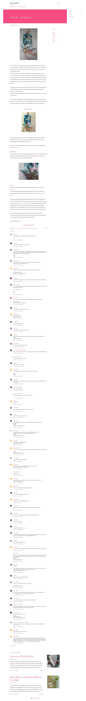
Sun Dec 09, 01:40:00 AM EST (18, 587)
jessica (14, 505)
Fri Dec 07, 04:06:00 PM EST (18, 475)
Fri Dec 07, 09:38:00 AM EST (18, 310)
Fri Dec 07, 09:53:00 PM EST (18, 510)
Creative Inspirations (24, 203)
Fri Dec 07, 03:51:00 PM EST (18, 468)
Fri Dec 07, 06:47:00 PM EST (18, 489)
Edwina (14, 532)
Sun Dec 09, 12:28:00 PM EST (18, 609)
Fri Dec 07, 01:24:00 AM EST (18, 239)
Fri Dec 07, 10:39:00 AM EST (18, 340)
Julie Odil (14, 407)
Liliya (14, 575)
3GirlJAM (53, 34)
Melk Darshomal (25, 641)
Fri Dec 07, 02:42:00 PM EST (18, 454)
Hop (53, 38)
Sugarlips (14, 321)
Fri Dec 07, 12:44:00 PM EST (18, 404)
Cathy (14, 334)
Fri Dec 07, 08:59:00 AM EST (18, 304)
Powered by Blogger (35, 698)
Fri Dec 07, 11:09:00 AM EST (18, 366)
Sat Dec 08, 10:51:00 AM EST (18, 561)
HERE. (31, 157)
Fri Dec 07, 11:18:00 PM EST (18, 529)
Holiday (53, 37)
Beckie (14, 297)
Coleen (14, 564)
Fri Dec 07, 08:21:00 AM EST (18, 274)
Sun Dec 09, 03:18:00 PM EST (18, 626)
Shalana (14, 519)
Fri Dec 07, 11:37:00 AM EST (18, 376)
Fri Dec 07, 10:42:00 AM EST (18, 346)
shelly (14, 540)
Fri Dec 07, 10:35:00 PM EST (18, 516)
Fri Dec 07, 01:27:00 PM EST (18, 437)
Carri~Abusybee (16, 624)
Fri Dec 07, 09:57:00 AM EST (18, 325)
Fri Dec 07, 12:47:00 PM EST (18, 417)
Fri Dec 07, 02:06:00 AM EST (18, 246)
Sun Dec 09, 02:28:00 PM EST (18, 619)
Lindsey (14, 492)
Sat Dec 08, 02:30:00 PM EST (18, 572)
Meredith (14, 546)
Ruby (14, 414)
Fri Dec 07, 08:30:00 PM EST (18, 502)
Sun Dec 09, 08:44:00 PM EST (18, 633)
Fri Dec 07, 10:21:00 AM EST (18, 331)
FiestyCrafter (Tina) (16, 386)
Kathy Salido (15, 612)
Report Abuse (71, 16)
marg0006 (15, 581)
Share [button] (53, 29)
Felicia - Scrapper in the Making (18, 349)
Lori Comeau (15, 260)
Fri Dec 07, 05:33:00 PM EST (18, 482)
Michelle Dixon (15, 471)
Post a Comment (13, 645)
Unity (35, 228)
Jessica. (37, 69)
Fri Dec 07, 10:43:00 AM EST (18, 359)
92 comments (16, 670)
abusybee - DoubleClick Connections (19, 622)
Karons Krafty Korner (17, 393)
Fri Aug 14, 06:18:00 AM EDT (18, 643)
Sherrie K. (14, 420)
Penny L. (14, 590)
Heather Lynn (15, 284)
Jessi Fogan (15, 598)
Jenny (14, 379)
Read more (41, 670)
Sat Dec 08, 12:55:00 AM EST (18, 537)
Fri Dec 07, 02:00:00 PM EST (18, 444)
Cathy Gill (15, 457)
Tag (52, 41)
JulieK (14, 513)
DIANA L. (14, 430)
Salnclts (14, 629)
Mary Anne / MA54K (16, 604)
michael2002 (15, 636)
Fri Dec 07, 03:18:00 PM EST (18, 461)
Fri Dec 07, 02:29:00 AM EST (18, 257)
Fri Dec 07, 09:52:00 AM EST (18, 318)
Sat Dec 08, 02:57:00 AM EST (18, 543)
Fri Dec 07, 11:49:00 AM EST (18, 383)
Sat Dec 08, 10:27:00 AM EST (18, 550)
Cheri (14, 234)
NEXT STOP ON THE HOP (28, 225)
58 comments (16, 694)
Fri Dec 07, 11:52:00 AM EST (18, 390)
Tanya (14, 440)
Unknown (14, 268)
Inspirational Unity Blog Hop (21, 656)
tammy (14, 553)
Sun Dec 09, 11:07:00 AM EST (18, 601)
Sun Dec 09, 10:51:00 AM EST (18, 595)
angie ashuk (15, 362)
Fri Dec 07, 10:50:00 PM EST (18, 523)
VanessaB (14, 343)
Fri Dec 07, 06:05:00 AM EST (18, 265)
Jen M (14, 307)
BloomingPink (14, 3)
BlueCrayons (15, 401)
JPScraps (14, 499)
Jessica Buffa (15, 249)
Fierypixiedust (15, 447)
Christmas (19, 228)
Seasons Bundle (17, 147)
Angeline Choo (15, 356)
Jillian (14, 243)
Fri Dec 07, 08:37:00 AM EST (18, 281)
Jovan (14, 328)
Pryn (14, 526)
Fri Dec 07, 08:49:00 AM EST (18, 294)
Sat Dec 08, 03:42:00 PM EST (18, 578)
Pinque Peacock (54, 40)
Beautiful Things (12, 6)
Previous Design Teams (22, 6)
